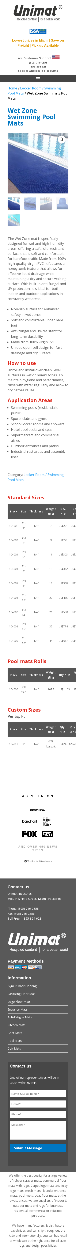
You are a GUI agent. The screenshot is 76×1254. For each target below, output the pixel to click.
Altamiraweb (45, 861)
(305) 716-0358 (38, 62)
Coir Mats (14, 1048)
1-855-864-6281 (38, 66)
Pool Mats (15, 1041)
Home (12, 88)
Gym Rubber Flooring (22, 986)
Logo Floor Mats (19, 1002)
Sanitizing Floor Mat (21, 994)
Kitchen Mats (17, 1025)
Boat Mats (15, 1033)
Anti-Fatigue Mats (20, 1017)
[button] (61, 139)
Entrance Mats (17, 1009)
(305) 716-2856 (24, 914)
